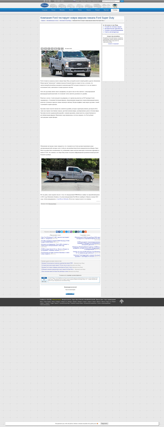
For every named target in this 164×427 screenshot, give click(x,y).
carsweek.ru (98, 201)
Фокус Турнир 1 (47, 301)
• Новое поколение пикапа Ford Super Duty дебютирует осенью (60, 271)
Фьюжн (113, 301)
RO (89, 299)
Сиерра (52, 303)
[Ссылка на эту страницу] (59, 49)
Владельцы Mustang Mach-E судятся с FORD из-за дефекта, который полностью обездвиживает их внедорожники (86, 248)
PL (91, 299)
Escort (71, 10)
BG (81, 299)
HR (88, 299)
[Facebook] (59, 232)
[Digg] (83, 232)
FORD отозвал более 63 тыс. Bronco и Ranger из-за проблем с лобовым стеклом (55, 249)
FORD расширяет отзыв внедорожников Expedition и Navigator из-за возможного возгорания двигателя (88, 243)
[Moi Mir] (66, 232)
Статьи (115, 10)
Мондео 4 (80, 301)
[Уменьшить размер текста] (45, 49)
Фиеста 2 (99, 301)
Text (44, 279)
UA (84, 299)
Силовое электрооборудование (114, 30)
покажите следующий (113, 43)
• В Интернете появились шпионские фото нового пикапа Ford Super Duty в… (63, 269)
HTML (44, 277)
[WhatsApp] (74, 232)
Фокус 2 (54, 301)
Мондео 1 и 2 (64, 301)
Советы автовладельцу (112, 32)
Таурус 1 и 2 (108, 301)
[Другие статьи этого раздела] (55, 49)
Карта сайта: (75, 299)
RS (86, 299)
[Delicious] (81, 232)
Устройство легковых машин (113, 27)
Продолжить (104, 423)
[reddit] (86, 232)
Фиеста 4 (103, 301)
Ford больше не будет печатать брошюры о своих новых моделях (55, 253)
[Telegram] (69, 232)
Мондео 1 (58, 301)
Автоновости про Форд (111, 25)
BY (82, 299)
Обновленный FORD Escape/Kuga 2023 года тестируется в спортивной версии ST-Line (87, 238)
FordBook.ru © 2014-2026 (45, 299)
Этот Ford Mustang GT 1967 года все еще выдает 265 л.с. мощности (55, 238)
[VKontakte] (57, 232)
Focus (53, 10)
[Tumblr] (78, 232)
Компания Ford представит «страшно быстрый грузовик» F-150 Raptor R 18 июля (87, 256)
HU (94, 299)
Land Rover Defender (63, 199)
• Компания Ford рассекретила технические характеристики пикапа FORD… (62, 263)
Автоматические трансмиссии (113, 28)
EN (79, 299)
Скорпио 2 (47, 303)
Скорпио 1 (42, 303)
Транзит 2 (56, 303)
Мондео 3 (75, 301)
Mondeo (62, 10)
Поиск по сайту (96, 1)
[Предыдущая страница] (42, 49)
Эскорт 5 (94, 301)
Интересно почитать (66, 299)
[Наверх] (121, 301)
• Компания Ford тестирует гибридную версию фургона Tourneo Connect (62, 267)
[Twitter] (62, 232)
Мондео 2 (70, 301)
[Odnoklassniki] (64, 232)
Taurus (89, 10)
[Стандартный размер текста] (49, 49)
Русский (77, 1)
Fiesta (80, 10)
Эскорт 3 (85, 301)
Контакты (89, 1)
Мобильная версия (56, 299)
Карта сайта (83, 1)
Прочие (106, 10)
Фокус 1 (41, 301)
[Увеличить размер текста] (52, 49)
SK (92, 299)
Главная (44, 10)
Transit (97, 10)
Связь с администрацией (110, 299)
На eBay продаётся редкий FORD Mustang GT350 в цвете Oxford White (55, 241)
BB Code (44, 281)
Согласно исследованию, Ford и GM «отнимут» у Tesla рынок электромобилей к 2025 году (55, 245)
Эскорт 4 (89, 301)
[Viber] (71, 232)
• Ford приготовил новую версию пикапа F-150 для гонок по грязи (60, 265)
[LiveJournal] (76, 232)
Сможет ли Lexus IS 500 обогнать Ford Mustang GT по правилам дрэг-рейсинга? (86, 252)
